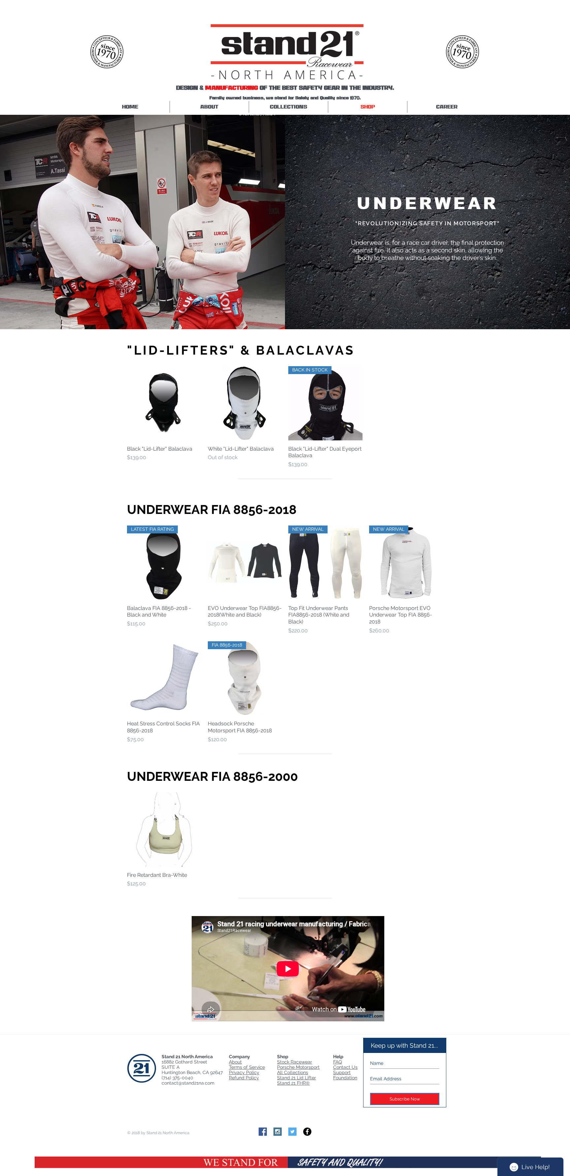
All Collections (292, 1072)
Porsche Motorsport (298, 1067)
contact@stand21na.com (188, 1083)
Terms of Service (247, 1067)
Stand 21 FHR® (293, 1083)
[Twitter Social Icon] (292, 1132)
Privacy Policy (244, 1072)
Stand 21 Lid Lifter (296, 1077)
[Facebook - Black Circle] (307, 1132)
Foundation (345, 1077)
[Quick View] (164, 403)
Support (342, 1072)
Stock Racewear (294, 1062)
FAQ (337, 1062)
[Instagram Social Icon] (277, 1132)
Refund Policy (244, 1077)
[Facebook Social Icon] (263, 1132)
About (235, 1062)
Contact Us (345, 1067)
